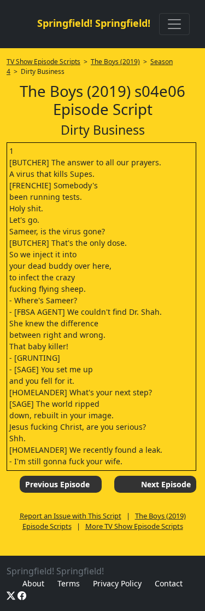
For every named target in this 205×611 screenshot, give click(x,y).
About (33, 583)
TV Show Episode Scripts (43, 61)
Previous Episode (57, 484)
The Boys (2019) (115, 61)
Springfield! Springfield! (93, 23)
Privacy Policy (117, 583)
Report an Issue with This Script (70, 516)
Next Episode (166, 484)
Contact (169, 583)
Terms (68, 583)
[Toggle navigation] (174, 24)
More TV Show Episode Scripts (134, 526)
